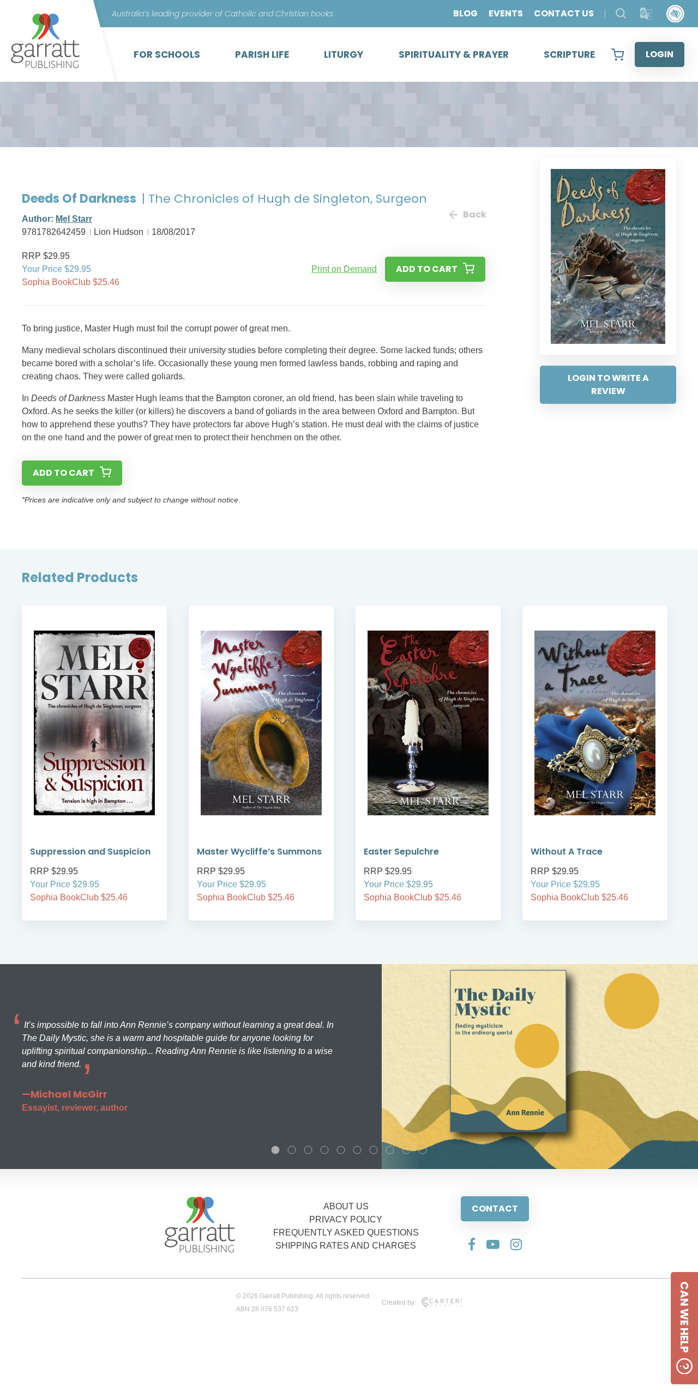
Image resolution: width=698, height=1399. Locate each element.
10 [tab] (422, 1149)
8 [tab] (389, 1149)
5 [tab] (340, 1149)
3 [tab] (308, 1149)
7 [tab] (373, 1149)
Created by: (399, 1302)
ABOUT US (346, 1206)
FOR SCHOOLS (167, 54)
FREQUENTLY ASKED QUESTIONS (346, 1232)
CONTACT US (564, 13)
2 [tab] (291, 1149)
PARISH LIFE (262, 54)
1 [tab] (275, 1149)
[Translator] (646, 14)
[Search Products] (621, 13)
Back (474, 214)
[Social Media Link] (471, 1244)
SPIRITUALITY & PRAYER (454, 54)
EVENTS (506, 13)
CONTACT (495, 1208)
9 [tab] (406, 1149)
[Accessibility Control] (675, 14)
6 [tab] (357, 1149)
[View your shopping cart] (617, 54)
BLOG (465, 13)
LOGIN (659, 54)
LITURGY (343, 54)
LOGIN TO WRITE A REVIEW (608, 384)
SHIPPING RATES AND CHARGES (345, 1245)
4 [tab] (324, 1149)
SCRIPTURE (569, 54)
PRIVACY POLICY (345, 1219)
